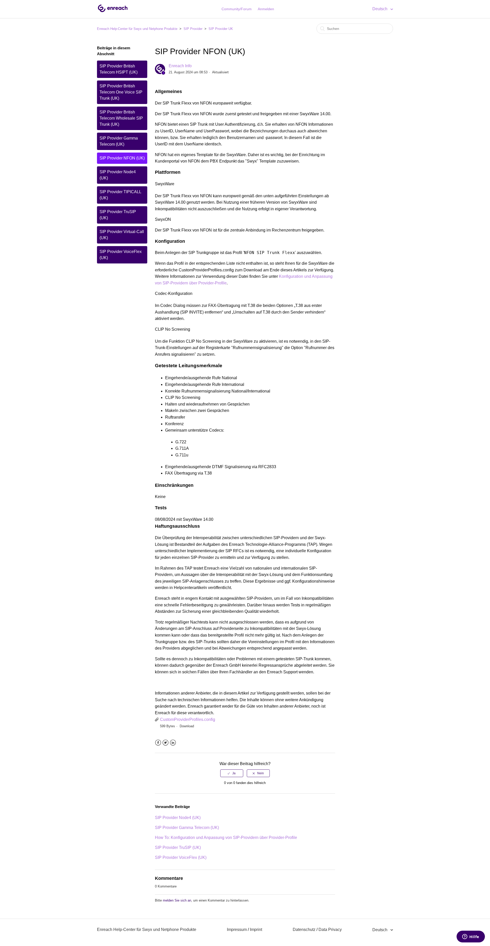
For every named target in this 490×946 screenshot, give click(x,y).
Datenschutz (304, 929)
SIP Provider (192, 29)
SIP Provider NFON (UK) (122, 158)
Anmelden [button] (266, 9)
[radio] (231, 773)
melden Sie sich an (177, 900)
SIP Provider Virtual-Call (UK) (122, 234)
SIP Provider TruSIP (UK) (118, 215)
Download (187, 726)
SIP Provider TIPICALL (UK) (120, 195)
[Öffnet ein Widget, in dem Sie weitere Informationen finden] (471, 937)
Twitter (165, 743)
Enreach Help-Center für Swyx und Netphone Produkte (137, 29)
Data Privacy (330, 929)
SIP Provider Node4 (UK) (118, 175)
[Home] (112, 11)
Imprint (256, 929)
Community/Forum (237, 9)
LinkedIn (173, 743)
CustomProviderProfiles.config (187, 719)
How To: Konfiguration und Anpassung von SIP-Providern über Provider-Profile (226, 837)
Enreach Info (180, 66)
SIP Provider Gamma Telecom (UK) (119, 141)
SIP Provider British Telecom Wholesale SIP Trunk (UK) (121, 118)
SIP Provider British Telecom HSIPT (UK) (119, 69)
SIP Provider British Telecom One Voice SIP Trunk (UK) (121, 92)
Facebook (158, 743)
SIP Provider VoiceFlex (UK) (121, 254)
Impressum (237, 929)
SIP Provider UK (221, 29)
